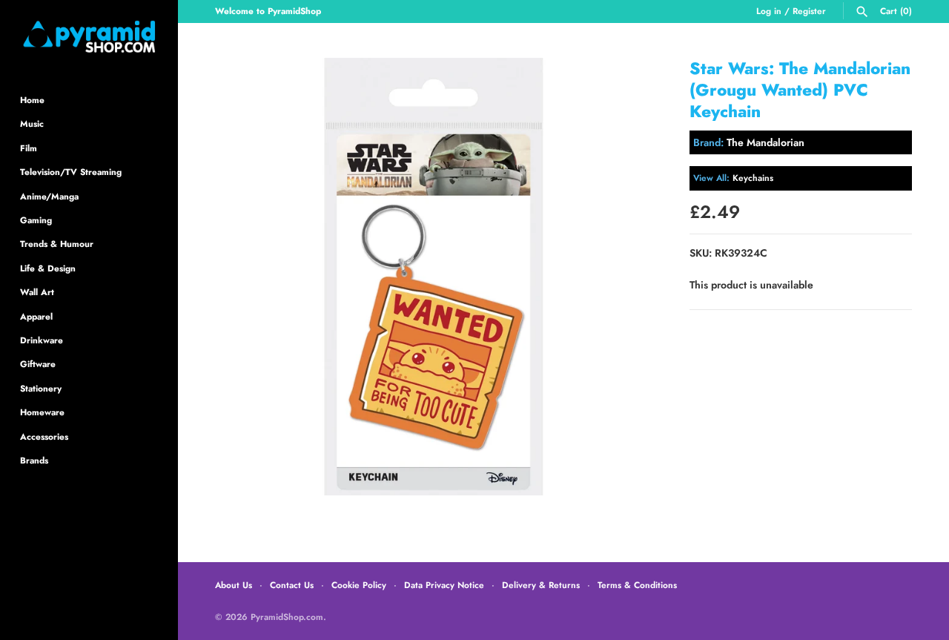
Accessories (44, 436)
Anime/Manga (49, 196)
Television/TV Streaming (71, 171)
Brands (34, 460)
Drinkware (41, 340)
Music (32, 123)
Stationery (41, 388)
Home (32, 99)
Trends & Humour (56, 243)
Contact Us (292, 584)
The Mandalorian (765, 142)
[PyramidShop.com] (89, 36)
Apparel (36, 316)
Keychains (753, 177)
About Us (233, 584)
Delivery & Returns (541, 584)
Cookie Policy (358, 584)
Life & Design (48, 268)
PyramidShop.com (287, 616)
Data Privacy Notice (444, 584)
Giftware (38, 363)
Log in (768, 10)
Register (809, 10)
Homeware (42, 412)
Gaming (36, 220)
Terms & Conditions (637, 584)
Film (28, 148)
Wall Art (37, 292)
